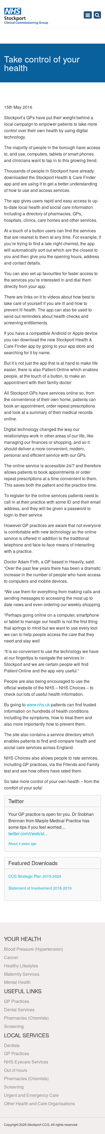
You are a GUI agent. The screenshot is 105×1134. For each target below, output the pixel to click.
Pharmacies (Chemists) (26, 1018)
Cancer (11, 957)
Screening (14, 1026)
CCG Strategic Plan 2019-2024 (34, 876)
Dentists (12, 1045)
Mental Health (17, 982)
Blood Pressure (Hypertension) (33, 949)
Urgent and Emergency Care (31, 1095)
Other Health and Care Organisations (39, 1103)
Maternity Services (21, 974)
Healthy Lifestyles (21, 966)
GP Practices (16, 1001)
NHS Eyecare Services (26, 1062)
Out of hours (15, 1070)
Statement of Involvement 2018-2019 (40, 888)
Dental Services (19, 1009)
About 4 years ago (22, 843)
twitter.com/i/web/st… (28, 833)
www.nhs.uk (38, 704)
